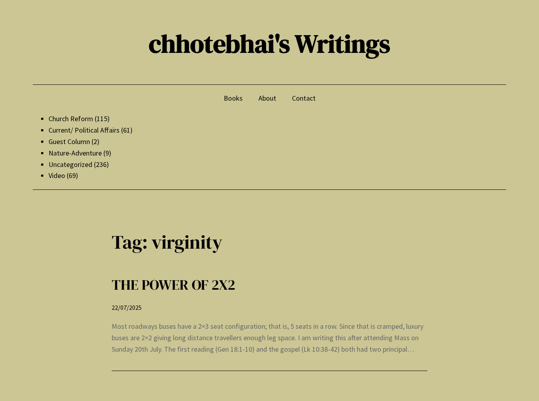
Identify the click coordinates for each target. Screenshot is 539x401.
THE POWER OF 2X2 (173, 284)
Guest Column (69, 141)
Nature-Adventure (75, 152)
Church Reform (71, 118)
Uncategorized (70, 164)
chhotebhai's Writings (269, 43)
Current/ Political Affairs (84, 130)
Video (57, 175)
